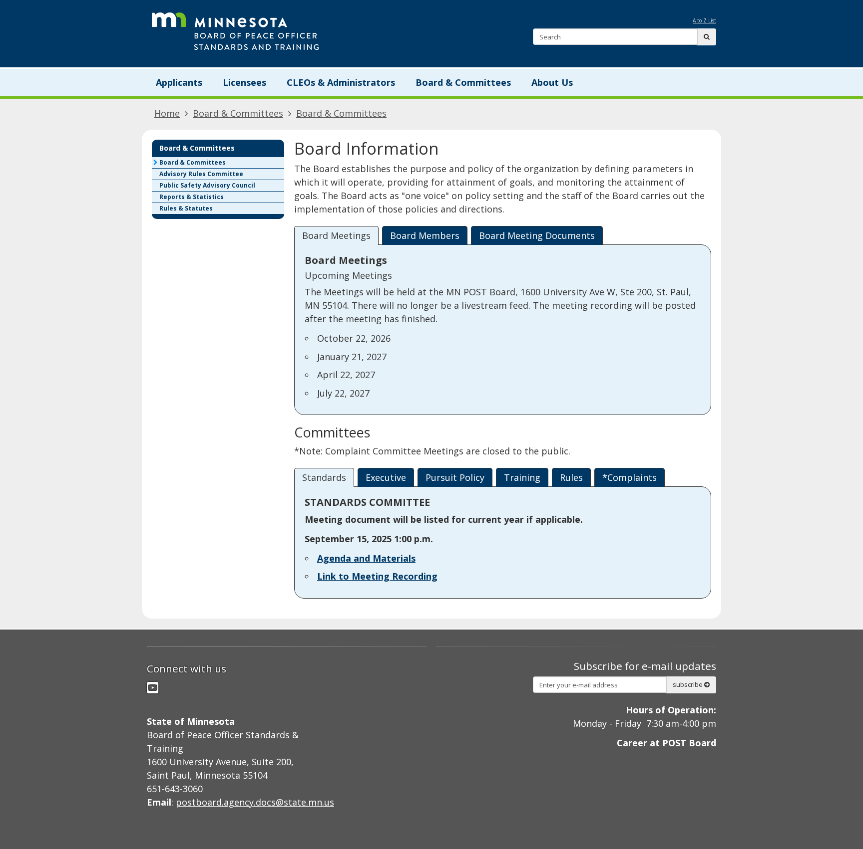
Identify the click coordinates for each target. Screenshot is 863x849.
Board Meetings (336, 235)
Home (167, 113)
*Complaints (629, 477)
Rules (571, 477)
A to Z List (704, 20)
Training (522, 477)
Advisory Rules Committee (201, 174)
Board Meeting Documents (537, 235)
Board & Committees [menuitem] (463, 82)
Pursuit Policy (455, 477)
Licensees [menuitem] (244, 82)
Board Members (424, 235)
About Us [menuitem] (552, 82)
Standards (324, 477)
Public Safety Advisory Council (207, 185)
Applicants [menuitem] (179, 82)
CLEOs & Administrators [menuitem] (341, 82)
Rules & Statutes (186, 208)
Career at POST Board (666, 743)
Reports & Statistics (191, 197)
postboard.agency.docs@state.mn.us (255, 802)
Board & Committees (238, 113)
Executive (386, 477)
